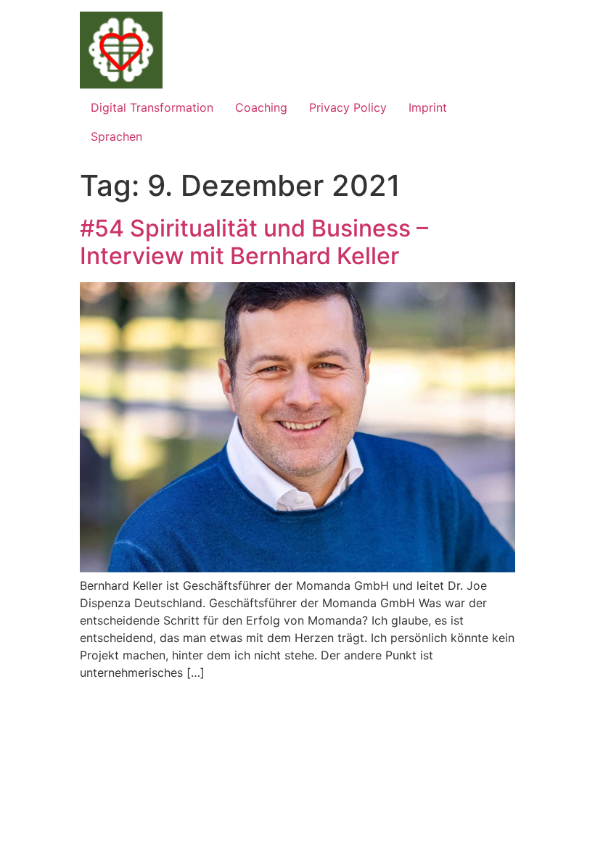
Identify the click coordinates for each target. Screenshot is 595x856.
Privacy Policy (348, 107)
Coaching (261, 107)
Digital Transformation (152, 107)
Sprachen (116, 136)
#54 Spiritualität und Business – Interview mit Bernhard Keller (254, 242)
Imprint (428, 107)
